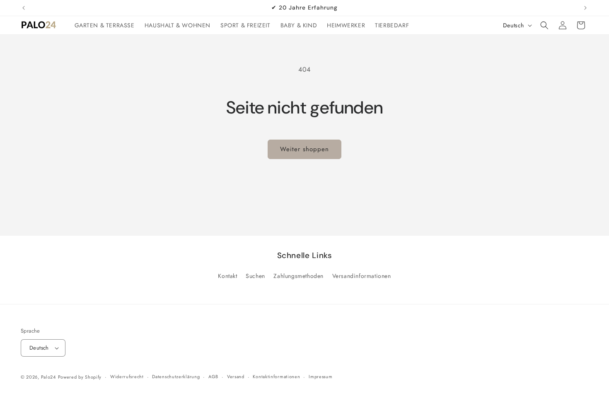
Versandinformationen (361, 276)
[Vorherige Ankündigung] (24, 8)
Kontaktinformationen (276, 376)
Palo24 (48, 377)
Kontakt (227, 276)
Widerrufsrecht (127, 376)
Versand (235, 376)
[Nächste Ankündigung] (585, 8)
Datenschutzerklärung (176, 376)
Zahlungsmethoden (298, 276)
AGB (213, 376)
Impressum (320, 376)
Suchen (255, 276)
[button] (544, 25)
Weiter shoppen (304, 149)
